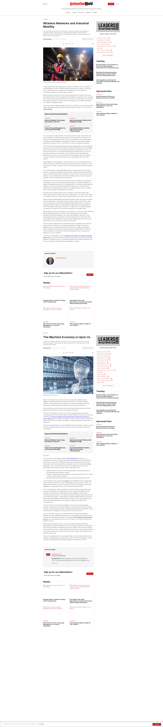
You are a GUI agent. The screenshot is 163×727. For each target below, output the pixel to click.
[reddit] (70, 43)
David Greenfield (47, 39)
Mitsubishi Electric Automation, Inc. (105, 46)
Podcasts (88, 12)
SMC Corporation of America (104, 52)
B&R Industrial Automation (103, 353)
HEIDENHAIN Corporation (103, 364)
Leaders (95, 12)
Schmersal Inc (100, 374)
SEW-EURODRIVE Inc (102, 376)
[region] (81, 724)
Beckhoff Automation (102, 355)
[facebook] (63, 43)
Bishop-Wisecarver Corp (103, 358)
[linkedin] (66, 43)
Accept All (157, 724)
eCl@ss (66, 481)
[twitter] (68, 43)
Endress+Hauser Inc (102, 362)
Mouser (98, 48)
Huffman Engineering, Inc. (103, 42)
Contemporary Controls (102, 40)
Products (81, 12)
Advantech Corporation (102, 38)
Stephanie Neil (47, 348)
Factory (68, 12)
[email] (72, 43)
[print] (92, 43)
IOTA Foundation (71, 458)
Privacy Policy (41, 723)
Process (74, 12)
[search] (46, 4)
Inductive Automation (102, 44)
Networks (45, 19)
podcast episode (47, 109)
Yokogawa (99, 382)
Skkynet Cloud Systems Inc (103, 50)
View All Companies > (108, 55)
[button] (44, 4)
